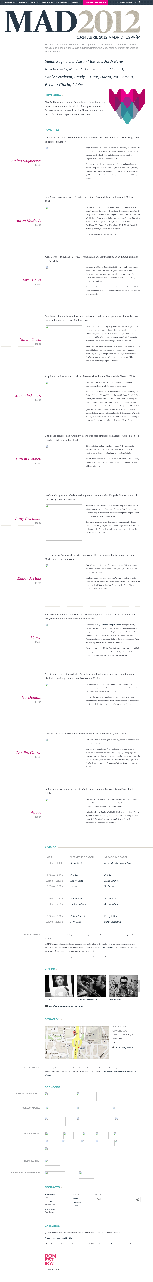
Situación (47, 2)
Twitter (135, 2)
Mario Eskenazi (82, 69)
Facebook (139, 2)
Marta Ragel (50, 1209)
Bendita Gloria (57, 84)
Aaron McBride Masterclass (117, 863)
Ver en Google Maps (123, 1047)
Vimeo (75, 1205)
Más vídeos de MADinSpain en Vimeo (66, 1006)
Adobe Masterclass (79, 863)
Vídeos (34, 2)
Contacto (76, 2)
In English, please (124, 2)
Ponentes (10, 2)
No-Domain (123, 76)
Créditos (74, 875)
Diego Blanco (102, 624)
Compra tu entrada (96, 2)
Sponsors (61, 2)
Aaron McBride (89, 61)
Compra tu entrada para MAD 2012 (59, 1238)
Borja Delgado (115, 624)
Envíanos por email (106, 947)
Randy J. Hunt (86, 76)
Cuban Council (110, 69)
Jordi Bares (114, 61)
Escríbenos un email (103, 1244)
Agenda (23, 2)
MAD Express (77, 898)
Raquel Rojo (50, 1202)
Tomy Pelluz (50, 1194)
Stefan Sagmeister (59, 61)
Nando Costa (56, 69)
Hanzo (105, 76)
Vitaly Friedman (58, 76)
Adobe (77, 84)
